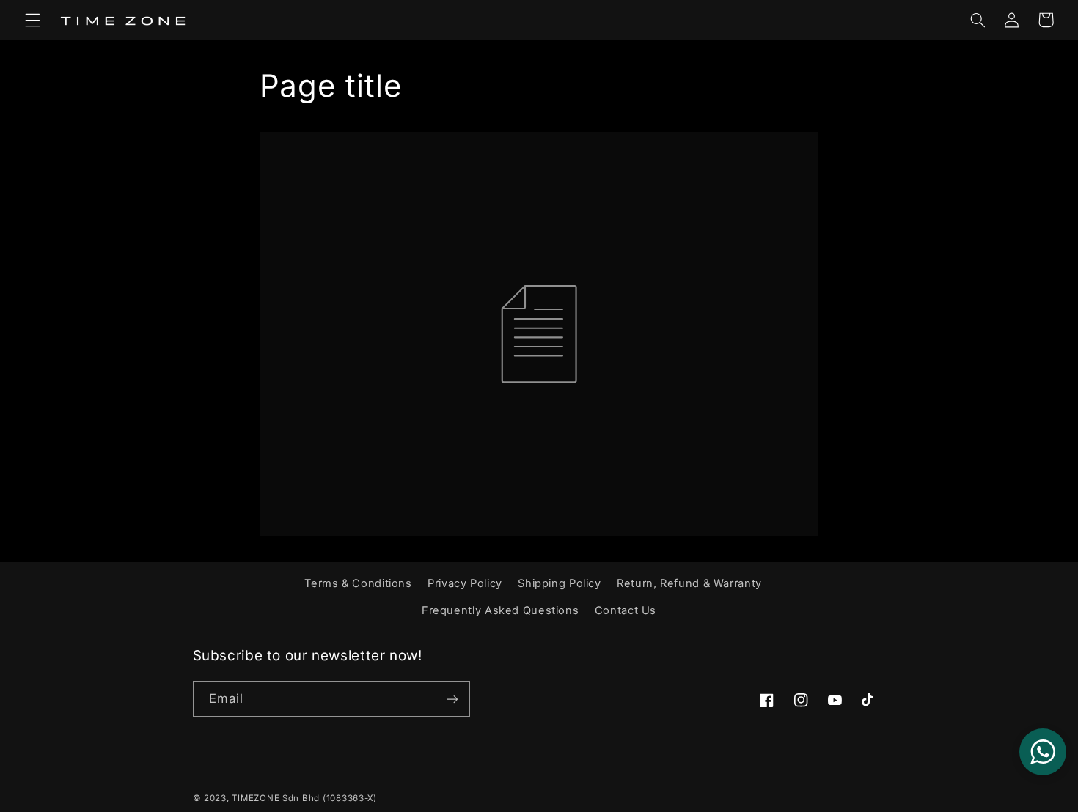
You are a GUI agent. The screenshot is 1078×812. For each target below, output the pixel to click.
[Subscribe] (452, 699)
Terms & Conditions (357, 583)
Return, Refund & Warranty (689, 583)
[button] (32, 20)
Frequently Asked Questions (500, 610)
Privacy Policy (465, 583)
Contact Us (625, 610)
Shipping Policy (559, 583)
